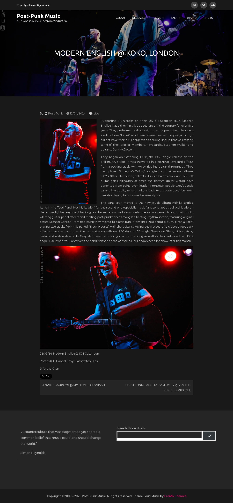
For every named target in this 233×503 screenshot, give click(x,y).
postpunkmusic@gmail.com (34, 5)
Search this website (131, 428)
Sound (192, 17)
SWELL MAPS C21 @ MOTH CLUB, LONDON (75, 385)
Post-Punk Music (38, 16)
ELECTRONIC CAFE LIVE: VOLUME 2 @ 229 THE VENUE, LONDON (158, 387)
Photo (208, 17)
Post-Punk (55, 113)
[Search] (209, 436)
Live (158, 17)
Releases (138, 17)
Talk (174, 17)
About (120, 17)
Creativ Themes (175, 496)
